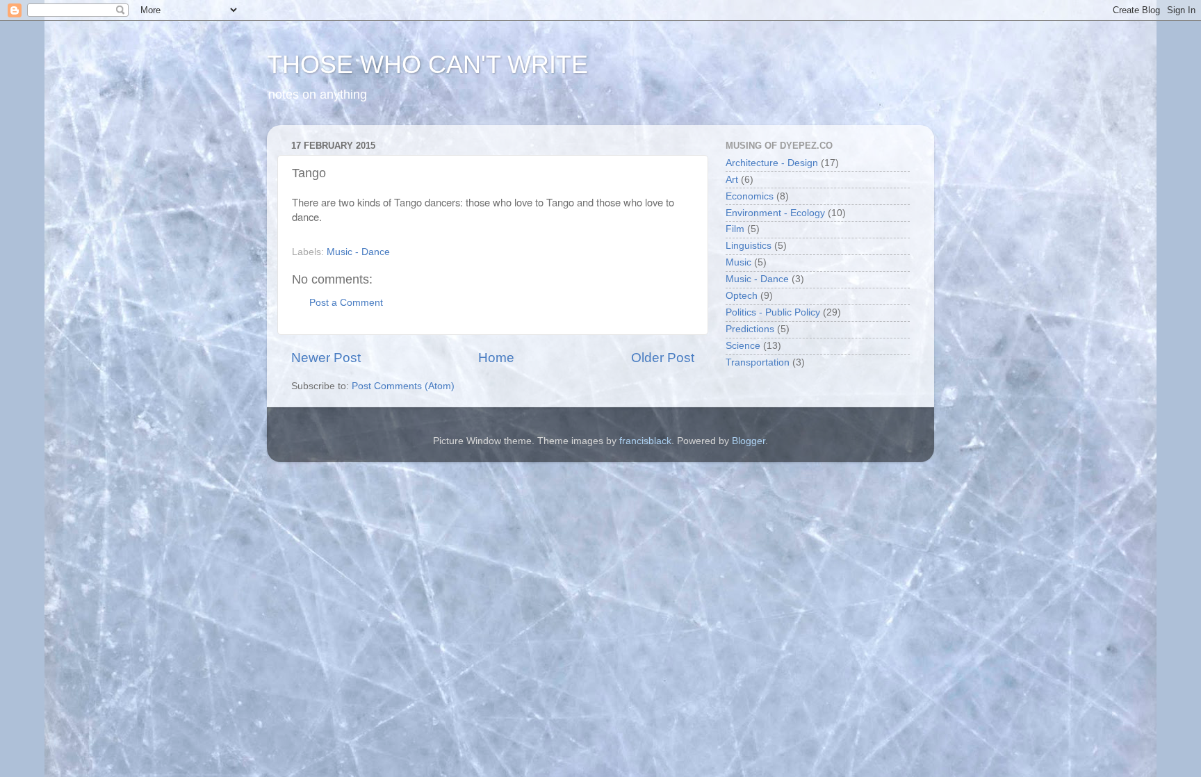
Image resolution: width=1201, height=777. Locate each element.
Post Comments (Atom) (403, 386)
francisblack (645, 441)
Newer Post (326, 357)
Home (496, 357)
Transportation (758, 362)
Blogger (748, 441)
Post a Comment (346, 302)
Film (735, 229)
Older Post (662, 357)
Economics (750, 196)
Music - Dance (358, 252)
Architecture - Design (772, 163)
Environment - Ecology (775, 213)
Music (738, 262)
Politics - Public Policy (773, 312)
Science (743, 346)
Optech (742, 296)
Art (732, 179)
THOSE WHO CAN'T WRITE (427, 64)
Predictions (750, 329)
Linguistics (748, 245)
